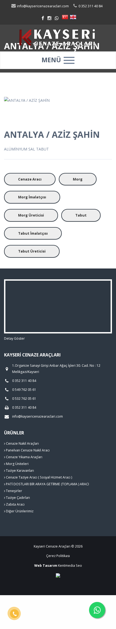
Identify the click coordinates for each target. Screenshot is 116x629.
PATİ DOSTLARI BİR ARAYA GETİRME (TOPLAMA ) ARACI (47, 484)
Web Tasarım (45, 565)
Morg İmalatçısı (32, 197)
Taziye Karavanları (19, 470)
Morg (78, 179)
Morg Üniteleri (17, 463)
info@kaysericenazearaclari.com (42, 6)
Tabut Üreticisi (32, 251)
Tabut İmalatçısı (33, 233)
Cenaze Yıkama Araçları (23, 457)
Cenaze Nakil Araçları (22, 443)
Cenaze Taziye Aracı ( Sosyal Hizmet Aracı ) (38, 477)
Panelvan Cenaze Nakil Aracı (27, 450)
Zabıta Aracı (15, 504)
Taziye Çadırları (17, 497)
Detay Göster (14, 338)
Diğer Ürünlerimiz (19, 511)
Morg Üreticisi (31, 215)
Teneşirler (13, 491)
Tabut (81, 215)
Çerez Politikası (58, 555)
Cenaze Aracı (30, 179)
